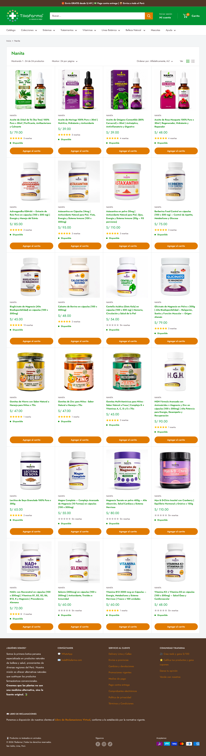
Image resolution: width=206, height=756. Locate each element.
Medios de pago (117, 678)
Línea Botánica (109, 30)
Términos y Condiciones (121, 703)
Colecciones (27, 30)
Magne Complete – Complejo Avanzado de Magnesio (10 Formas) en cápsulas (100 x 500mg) (78, 504)
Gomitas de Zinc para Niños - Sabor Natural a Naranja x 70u (76, 403)
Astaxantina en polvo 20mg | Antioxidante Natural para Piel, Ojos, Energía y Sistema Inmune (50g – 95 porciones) (125, 216)
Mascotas (155, 30)
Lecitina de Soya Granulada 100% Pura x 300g (30, 502)
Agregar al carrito (31, 151)
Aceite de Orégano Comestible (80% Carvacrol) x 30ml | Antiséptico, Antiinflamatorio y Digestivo (125, 123)
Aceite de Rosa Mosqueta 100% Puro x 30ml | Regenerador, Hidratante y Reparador (174, 123)
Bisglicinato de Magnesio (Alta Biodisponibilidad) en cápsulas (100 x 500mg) (29, 310)
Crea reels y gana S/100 (176, 654)
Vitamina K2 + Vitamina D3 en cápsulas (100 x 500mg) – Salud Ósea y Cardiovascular (174, 595)
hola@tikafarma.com (71, 660)
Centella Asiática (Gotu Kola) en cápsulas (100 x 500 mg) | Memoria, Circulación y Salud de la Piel (124, 310)
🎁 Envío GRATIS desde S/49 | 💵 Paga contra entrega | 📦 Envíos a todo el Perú (103, 3)
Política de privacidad (120, 697)
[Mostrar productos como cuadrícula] (187, 61)
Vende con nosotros (170, 677)
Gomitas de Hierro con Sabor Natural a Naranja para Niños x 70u (29, 403)
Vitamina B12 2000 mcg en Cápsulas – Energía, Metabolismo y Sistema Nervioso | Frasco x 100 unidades (126, 595)
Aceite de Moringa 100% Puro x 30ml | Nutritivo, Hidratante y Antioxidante (78, 121)
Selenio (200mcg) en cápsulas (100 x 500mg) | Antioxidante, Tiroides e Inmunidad (77, 595)
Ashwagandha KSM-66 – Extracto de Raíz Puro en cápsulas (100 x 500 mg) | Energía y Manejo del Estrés (30, 215)
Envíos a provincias (118, 660)
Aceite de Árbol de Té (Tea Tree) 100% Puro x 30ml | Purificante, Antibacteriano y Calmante (30, 123)
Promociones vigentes (120, 672)
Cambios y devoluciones (121, 666)
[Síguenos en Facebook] (98, 744)
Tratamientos (67, 30)
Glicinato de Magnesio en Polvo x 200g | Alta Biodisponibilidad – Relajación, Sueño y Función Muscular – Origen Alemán (174, 312)
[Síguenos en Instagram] (104, 744)
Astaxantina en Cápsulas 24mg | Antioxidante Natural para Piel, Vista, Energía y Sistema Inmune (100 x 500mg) (76, 216)
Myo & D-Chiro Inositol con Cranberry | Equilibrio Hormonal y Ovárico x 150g (174, 502)
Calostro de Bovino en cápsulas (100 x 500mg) (77, 308)
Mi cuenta (165, 17)
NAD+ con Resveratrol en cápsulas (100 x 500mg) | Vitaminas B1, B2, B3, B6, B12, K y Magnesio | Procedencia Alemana (30, 597)
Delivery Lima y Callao (120, 654)
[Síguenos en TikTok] (110, 744)
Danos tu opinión (169, 671)
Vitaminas (88, 30)
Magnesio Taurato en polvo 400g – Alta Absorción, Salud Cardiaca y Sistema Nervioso (126, 504)
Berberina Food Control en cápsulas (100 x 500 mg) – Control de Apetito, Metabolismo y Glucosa (173, 215)
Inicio (8, 40)
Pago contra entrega (119, 685)
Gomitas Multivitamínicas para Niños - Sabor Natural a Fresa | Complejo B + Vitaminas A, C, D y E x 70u (125, 405)
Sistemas (47, 30)
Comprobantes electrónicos (123, 691)
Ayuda (169, 30)
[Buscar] (149, 15)
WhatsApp (66, 654)
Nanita (17, 40)
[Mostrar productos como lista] (193, 61)
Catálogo (10, 30)
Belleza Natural (134, 30)
